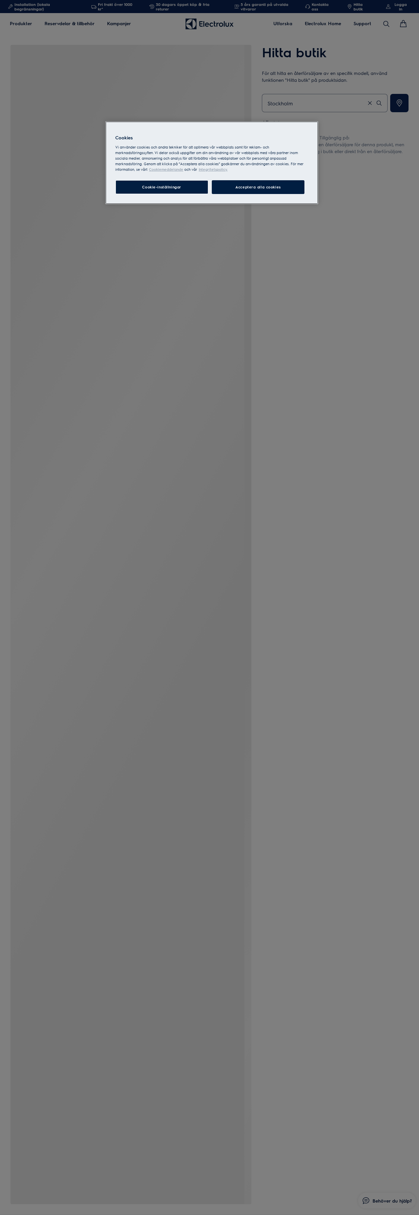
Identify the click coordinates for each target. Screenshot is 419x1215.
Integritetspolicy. (213, 169)
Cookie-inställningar (161, 187)
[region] (211, 162)
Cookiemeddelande (166, 169)
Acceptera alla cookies (258, 187)
